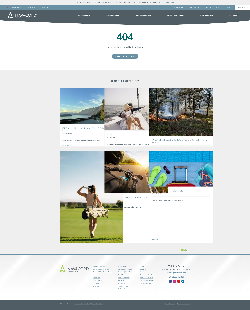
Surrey (142, 272)
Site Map (87, 304)
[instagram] (174, 281)
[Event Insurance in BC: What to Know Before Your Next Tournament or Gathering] (91, 198)
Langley (95, 289)
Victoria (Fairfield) (146, 283)
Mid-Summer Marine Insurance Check (124, 135)
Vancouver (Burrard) (146, 277)
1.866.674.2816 (177, 276)
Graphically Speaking (183, 304)
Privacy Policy (79, 304)
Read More (65, 145)
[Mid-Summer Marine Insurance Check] (136, 109)
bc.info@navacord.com (177, 272)
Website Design (170, 304)
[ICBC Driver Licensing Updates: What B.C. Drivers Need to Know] (91, 106)
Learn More (170, 2)
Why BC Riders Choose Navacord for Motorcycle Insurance (134, 197)
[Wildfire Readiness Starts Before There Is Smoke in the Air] (181, 112)
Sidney (142, 266)
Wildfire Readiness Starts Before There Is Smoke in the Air (179, 140)
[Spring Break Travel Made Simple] (181, 169)
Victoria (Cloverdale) (146, 280)
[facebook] (170, 281)
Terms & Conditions (97, 304)
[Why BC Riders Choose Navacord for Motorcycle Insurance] (136, 172)
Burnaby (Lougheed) (99, 266)
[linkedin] (182, 281)
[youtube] (178, 281)
